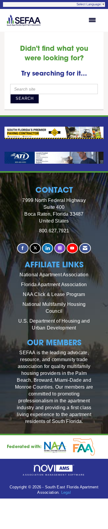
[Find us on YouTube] (72, 248)
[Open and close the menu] (72, 20)
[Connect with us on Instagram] (59, 248)
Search (25, 98)
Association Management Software (54, 475)
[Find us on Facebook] (22, 248)
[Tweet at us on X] (35, 248)
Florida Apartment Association (54, 284)
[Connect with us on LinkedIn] (47, 248)
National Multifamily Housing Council (54, 307)
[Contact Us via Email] (85, 248)
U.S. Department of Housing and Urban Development (54, 324)
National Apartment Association (54, 274)
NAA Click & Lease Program (54, 294)
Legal (66, 492)
